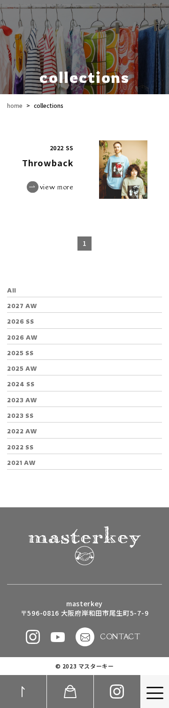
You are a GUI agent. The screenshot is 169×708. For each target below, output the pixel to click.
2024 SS (20, 384)
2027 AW (22, 305)
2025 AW (22, 368)
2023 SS (20, 415)
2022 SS (20, 447)
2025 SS (20, 353)
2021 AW (21, 462)
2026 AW (22, 337)
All (11, 290)
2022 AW (22, 431)
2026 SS (20, 321)
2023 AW (22, 400)
